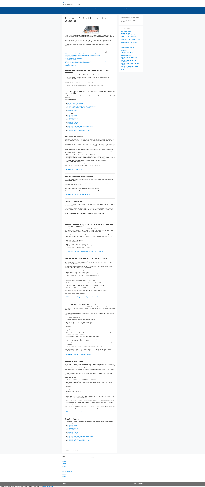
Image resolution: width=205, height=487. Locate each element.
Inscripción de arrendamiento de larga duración (77, 125)
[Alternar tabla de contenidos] (105, 52)
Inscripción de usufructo (72, 122)
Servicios (64, 461)
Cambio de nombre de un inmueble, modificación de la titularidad (81, 106)
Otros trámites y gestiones (72, 66)
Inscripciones (127, 8)
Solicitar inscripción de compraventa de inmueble (78, 354)
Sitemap (64, 476)
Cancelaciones (70, 119)
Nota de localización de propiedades (74, 58)
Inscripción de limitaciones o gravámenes (76, 129)
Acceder (64, 483)
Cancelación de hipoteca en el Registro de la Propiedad (78, 62)
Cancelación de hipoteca (69, 12)
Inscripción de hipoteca (71, 65)
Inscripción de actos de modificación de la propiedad (78, 127)
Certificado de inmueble (71, 59)
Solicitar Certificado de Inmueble (74, 217)
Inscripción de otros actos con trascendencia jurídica (78, 130)
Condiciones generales (67, 471)
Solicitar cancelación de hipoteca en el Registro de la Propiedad (82, 297)
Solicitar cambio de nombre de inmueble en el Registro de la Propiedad (84, 251)
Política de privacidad (67, 473)
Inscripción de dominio (72, 115)
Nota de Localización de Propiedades (114, 8)
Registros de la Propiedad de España (72, 450)
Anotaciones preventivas (72, 118)
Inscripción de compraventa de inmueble (75, 64)
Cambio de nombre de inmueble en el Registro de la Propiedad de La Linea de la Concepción (86, 61)
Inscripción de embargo (72, 123)
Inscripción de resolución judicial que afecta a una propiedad (80, 126)
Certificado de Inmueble (99, 8)
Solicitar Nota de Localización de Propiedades (78, 194)
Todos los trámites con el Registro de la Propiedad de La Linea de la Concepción (83, 55)
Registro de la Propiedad (73, 8)
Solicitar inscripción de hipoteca (74, 411)
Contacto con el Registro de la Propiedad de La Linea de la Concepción (81, 53)
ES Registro (66, 3)
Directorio (64, 464)
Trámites (64, 463)
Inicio (65, 8)
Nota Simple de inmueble (71, 56)
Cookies (64, 474)
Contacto (64, 468)
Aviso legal (64, 469)
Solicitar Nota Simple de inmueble (74, 169)
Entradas (64, 466)
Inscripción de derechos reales (73, 116)
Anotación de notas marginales (74, 120)
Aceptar (51, 486)
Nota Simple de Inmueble (86, 8)
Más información (46, 486)
